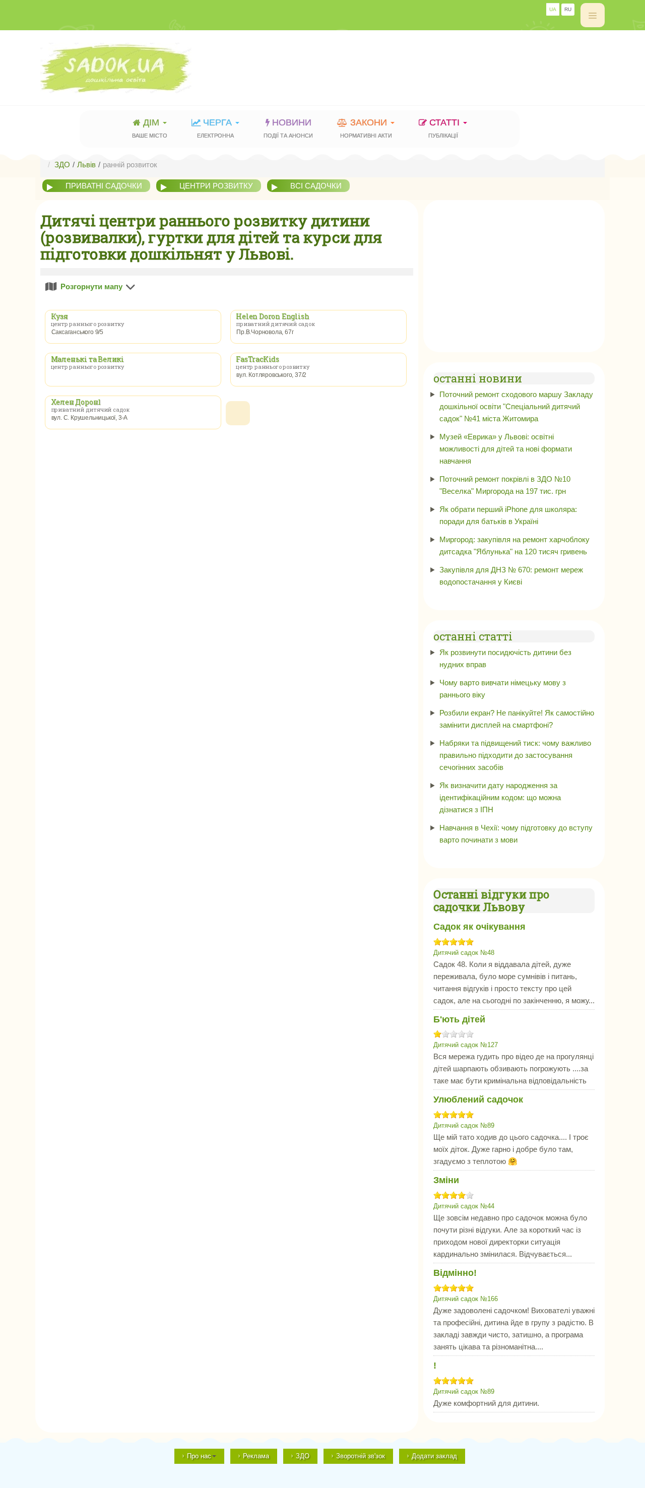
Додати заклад (434, 1456)
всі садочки (316, 185)
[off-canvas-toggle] (592, 15)
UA (552, 9)
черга (215, 128)
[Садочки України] (139, 68)
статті (445, 128)
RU (567, 9)
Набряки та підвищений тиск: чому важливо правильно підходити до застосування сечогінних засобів (515, 755)
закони (366, 128)
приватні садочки (104, 185)
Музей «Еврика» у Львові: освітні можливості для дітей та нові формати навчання (505, 448)
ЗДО (302, 1456)
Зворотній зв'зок (360, 1456)
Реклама (256, 1456)
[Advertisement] (421, 63)
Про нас (199, 1456)
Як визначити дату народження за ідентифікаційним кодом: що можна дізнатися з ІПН (500, 797)
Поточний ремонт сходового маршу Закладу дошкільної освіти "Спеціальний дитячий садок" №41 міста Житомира (516, 406)
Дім (149, 128)
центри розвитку (216, 185)
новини (288, 128)
